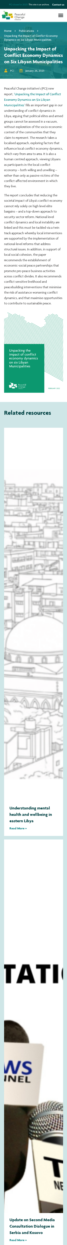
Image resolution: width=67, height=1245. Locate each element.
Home (7, 30)
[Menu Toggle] (60, 15)
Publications (26, 30)
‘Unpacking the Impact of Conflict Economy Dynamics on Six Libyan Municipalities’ (32, 99)
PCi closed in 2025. (18, 4)
